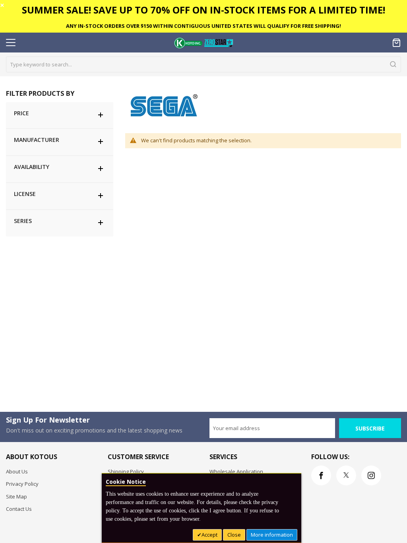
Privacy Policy (22, 483)
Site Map (16, 496)
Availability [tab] (31, 167)
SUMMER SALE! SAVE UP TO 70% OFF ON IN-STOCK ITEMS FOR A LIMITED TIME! (203, 9)
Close (234, 534)
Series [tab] (23, 221)
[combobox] (203, 64)
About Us (17, 471)
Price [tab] (21, 113)
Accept (209, 534)
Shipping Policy (126, 471)
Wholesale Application (236, 471)
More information (272, 534)
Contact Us (19, 508)
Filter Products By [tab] (40, 93)
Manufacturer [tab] (36, 140)
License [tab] (25, 194)
